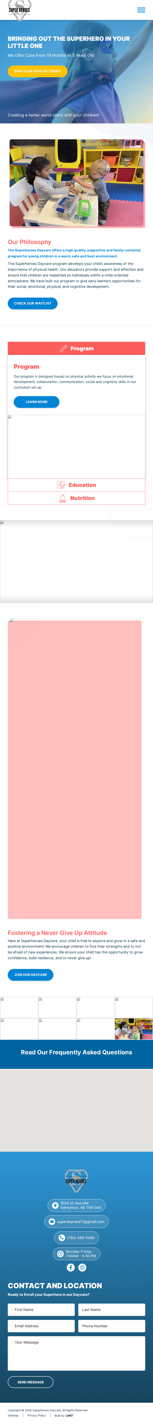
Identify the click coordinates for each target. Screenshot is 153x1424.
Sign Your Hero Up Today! (37, 71)
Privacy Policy (36, 1415)
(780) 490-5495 (81, 1238)
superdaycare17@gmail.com (80, 1222)
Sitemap (13, 1415)
